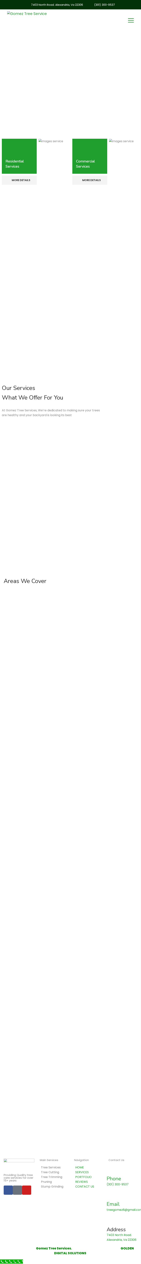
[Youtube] (26, 1190)
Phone (114, 1178)
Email (113, 1204)
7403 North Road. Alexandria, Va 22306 (57, 5)
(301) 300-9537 (104, 5)
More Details (20, 180)
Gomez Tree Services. (54, 1248)
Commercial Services (85, 164)
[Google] (17, 1190)
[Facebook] (8, 1190)
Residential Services (15, 164)
